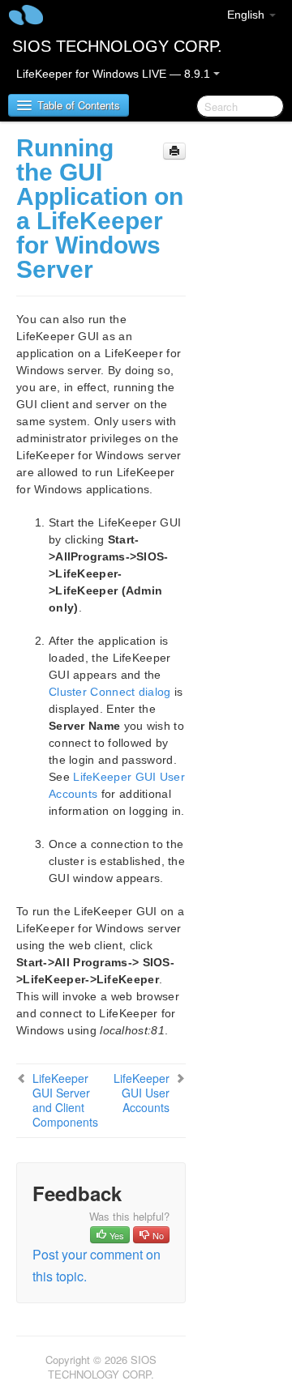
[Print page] (174, 151)
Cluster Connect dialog (110, 691)
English (247, 14)
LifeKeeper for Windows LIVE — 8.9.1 (114, 73)
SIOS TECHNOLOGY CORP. (117, 46)
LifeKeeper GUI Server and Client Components (65, 1100)
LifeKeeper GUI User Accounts (142, 1093)
